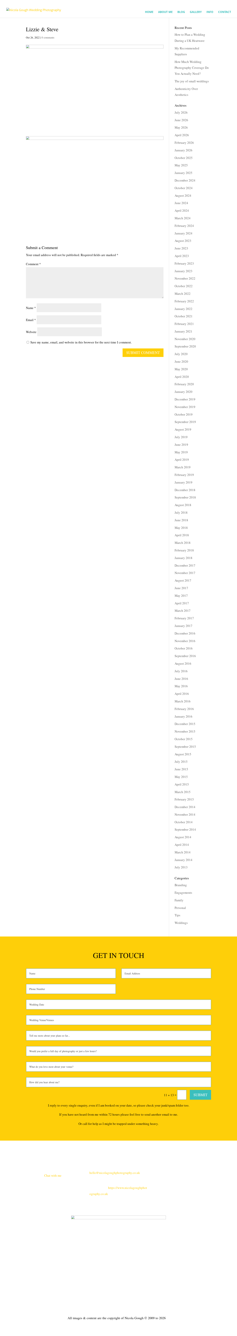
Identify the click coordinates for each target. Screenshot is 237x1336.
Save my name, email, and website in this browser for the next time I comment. (81, 342)
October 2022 (184, 286)
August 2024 (183, 195)
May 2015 (181, 777)
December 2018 (185, 490)
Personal (180, 908)
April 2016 (182, 694)
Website (31, 332)
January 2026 (183, 150)
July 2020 (181, 354)
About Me (165, 12)
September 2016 (185, 656)
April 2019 (182, 459)
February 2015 (184, 799)
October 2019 (184, 414)
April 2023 (182, 256)
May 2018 (181, 528)
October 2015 (184, 739)
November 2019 (185, 407)
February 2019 (184, 475)
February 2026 (184, 142)
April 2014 (182, 844)
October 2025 (184, 158)
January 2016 (183, 716)
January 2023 (183, 271)
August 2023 (183, 241)
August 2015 (183, 754)
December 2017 (185, 565)
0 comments (48, 37)
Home (149, 12)
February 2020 (184, 384)
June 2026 (181, 120)
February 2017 (184, 618)
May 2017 (181, 595)
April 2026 (182, 135)
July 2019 (181, 437)
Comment (33, 264)
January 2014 (183, 860)
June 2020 (181, 361)
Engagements (183, 892)
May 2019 (181, 452)
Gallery (196, 12)
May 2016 (181, 686)
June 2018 (181, 520)
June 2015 (181, 769)
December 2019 (185, 399)
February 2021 (184, 324)
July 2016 (181, 671)
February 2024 (184, 226)
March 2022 (183, 293)
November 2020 (185, 339)
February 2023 (184, 263)
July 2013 (181, 867)
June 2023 (181, 248)
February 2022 (184, 301)
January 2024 (183, 233)
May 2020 (181, 369)
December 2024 (185, 180)
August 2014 (183, 837)
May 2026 (181, 127)
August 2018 (183, 505)
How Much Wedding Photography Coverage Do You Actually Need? (192, 68)
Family (179, 900)
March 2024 (183, 218)
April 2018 (182, 535)
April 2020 (182, 377)
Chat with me (52, 1175)
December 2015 (185, 724)
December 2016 (185, 633)
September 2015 (185, 746)
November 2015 (185, 731)
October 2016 (184, 648)
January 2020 (183, 392)
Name (31, 308)
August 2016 (183, 663)
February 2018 (184, 550)
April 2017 (182, 603)
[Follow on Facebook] (193, 1172)
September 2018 (185, 497)
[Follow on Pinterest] (208, 1172)
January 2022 (183, 309)
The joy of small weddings (192, 81)
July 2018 (181, 512)
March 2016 (183, 701)
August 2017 (183, 580)
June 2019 (181, 444)
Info (209, 12)
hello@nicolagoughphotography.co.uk (114, 1173)
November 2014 (185, 814)
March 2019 (183, 467)
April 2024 (182, 210)
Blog (181, 12)
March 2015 (183, 792)
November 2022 (185, 278)
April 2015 (182, 784)
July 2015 (181, 761)
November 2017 (185, 573)
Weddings (181, 923)
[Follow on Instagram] (201, 1172)
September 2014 (185, 829)
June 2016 (181, 679)
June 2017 (181, 588)
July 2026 (181, 112)
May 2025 (181, 165)
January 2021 (183, 331)
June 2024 (181, 203)
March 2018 (183, 543)
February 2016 (184, 709)
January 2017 (183, 626)
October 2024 (184, 188)
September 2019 (185, 422)
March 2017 (183, 610)
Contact (224, 12)
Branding (181, 885)
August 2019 (183, 429)
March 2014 (183, 852)
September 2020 (185, 346)
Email (31, 320)
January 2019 (183, 482)
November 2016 (185, 641)
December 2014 (185, 807)
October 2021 (184, 316)
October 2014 (184, 822)
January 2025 (183, 173)
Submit (200, 1094)
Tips (177, 915)
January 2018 (183, 558)
